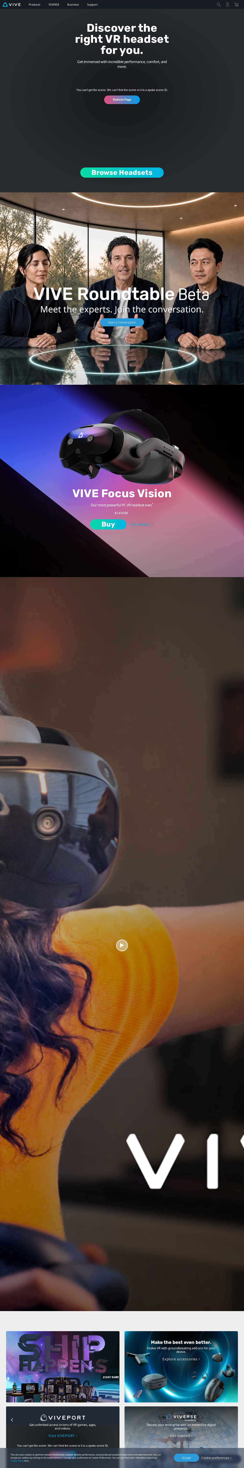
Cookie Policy (17, 1460)
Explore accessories (179, 1359)
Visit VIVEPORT (61, 1435)
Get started (180, 1435)
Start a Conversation (122, 322)
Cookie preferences (215, 1458)
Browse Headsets (122, 172)
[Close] (218, 4)
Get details (140, 524)
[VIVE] (12, 4)
